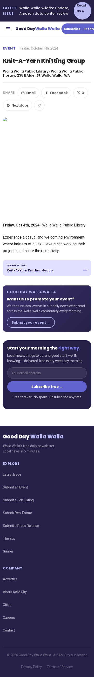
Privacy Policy (31, 667)
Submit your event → (31, 322)
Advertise (10, 579)
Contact (9, 630)
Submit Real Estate (17, 513)
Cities (7, 605)
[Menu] (8, 28)
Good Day (37, 28)
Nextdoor (20, 105)
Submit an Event (15, 487)
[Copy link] (39, 105)
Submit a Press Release (21, 526)
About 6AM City (15, 592)
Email (31, 92)
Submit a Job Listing (18, 500)
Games (8, 551)
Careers (9, 617)
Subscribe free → (47, 386)
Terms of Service (60, 667)
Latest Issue (12, 474)
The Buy (9, 538)
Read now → (81, 11)
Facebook (59, 92)
